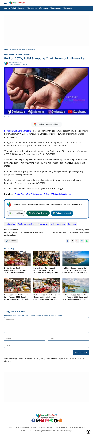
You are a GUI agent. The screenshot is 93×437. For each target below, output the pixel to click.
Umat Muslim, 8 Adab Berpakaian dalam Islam (70, 231)
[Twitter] (38, 421)
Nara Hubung (23, 427)
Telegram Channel (63, 213)
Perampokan (43, 224)
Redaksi (34, 427)
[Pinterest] (42, 421)
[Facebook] (33, 421)
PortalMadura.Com (13, 130)
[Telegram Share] (82, 241)
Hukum (19, 54)
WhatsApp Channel (39, 213)
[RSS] (60, 421)
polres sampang (58, 224)
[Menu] (6, 3)
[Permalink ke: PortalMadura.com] (6, 63)
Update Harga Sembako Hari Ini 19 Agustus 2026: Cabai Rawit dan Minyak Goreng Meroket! (46, 297)
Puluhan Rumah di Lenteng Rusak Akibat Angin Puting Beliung (23, 232)
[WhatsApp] (51, 421)
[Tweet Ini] (72, 241)
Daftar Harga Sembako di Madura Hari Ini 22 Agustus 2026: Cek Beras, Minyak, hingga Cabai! (46, 270)
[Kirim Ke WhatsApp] (87, 241)
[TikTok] (56, 421)
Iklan (43, 427)
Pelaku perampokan (26, 224)
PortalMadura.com (15, 62)
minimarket (10, 224)
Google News (17, 213)
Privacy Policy (79, 427)
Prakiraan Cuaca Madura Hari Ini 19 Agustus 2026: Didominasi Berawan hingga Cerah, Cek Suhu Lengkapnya (75, 297)
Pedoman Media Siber (56, 427)
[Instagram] (47, 421)
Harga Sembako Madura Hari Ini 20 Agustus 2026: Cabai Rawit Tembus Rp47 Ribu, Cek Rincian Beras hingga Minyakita (17, 297)
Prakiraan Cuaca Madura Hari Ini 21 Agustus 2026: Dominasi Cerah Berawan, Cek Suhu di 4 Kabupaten (74, 270)
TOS (69, 427)
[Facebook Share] (67, 241)
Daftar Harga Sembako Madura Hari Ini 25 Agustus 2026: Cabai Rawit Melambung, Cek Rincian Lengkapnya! (16, 270)
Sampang (26, 54)
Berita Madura (9, 54)
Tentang (12, 427)
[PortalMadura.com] (16, 3)
